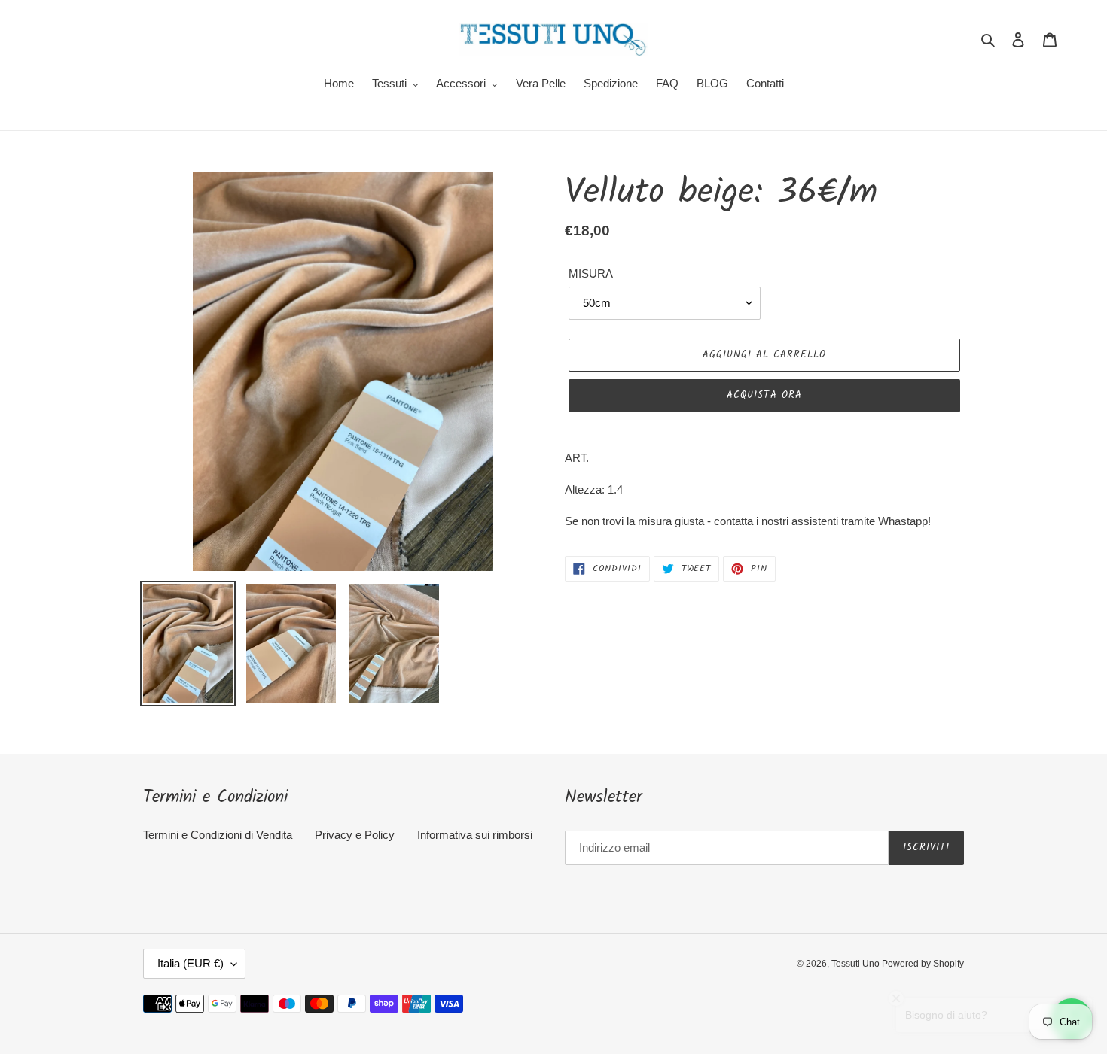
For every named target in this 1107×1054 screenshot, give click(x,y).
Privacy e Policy (355, 834)
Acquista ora (764, 395)
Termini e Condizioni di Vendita (217, 834)
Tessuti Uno (856, 963)
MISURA (591, 273)
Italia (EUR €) (190, 963)
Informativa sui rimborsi (474, 834)
